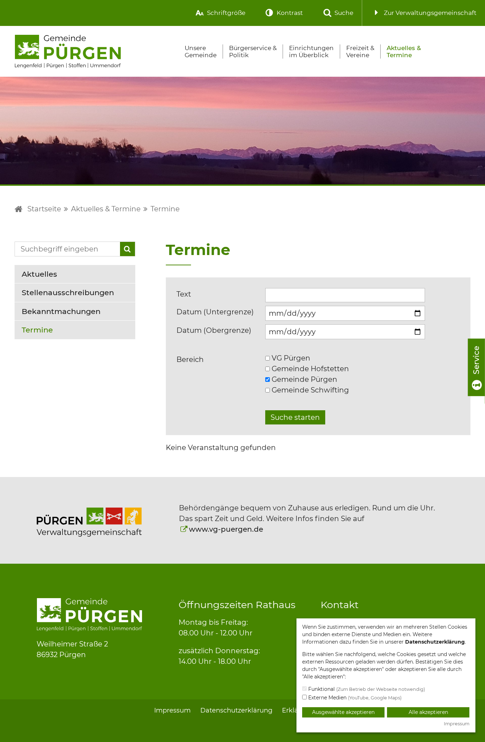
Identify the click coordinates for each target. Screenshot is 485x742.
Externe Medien (354, 697)
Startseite (44, 209)
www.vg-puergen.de (226, 529)
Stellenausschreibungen (68, 292)
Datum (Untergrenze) (215, 312)
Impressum (172, 710)
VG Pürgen (290, 358)
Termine (165, 209)
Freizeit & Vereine (360, 51)
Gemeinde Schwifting (309, 390)
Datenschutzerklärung (236, 710)
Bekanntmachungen (61, 311)
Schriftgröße (225, 12)
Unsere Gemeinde (201, 51)
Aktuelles (39, 274)
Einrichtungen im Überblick (311, 51)
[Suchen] (127, 249)
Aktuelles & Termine (404, 51)
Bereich (190, 359)
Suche (343, 12)
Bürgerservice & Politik (253, 51)
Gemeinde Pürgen (303, 379)
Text (183, 294)
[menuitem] (219, 13)
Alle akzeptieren (428, 712)
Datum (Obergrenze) (213, 330)
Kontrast (289, 12)
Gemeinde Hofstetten (309, 368)
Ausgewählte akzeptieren (343, 712)
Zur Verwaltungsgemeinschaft (429, 12)
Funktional (366, 689)
